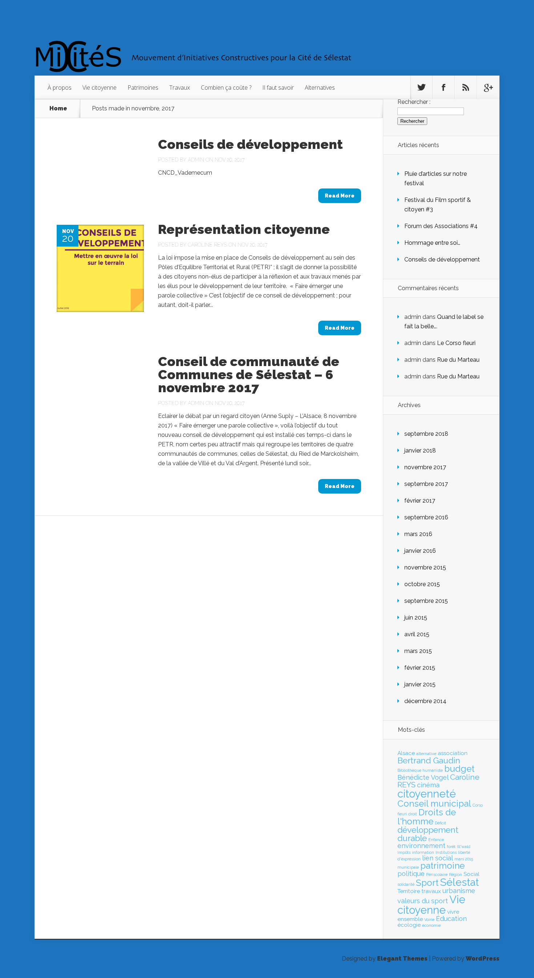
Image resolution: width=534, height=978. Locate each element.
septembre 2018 (426, 433)
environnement (421, 845)
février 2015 (419, 667)
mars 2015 (418, 651)
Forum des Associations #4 (441, 226)
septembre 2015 (426, 600)
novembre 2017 (425, 467)
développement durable (427, 834)
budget (459, 768)
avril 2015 (416, 634)
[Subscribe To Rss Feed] (466, 87)
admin (196, 160)
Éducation (451, 918)
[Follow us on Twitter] (421, 87)
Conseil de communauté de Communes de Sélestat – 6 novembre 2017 (248, 374)
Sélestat (459, 882)
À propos (60, 88)
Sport (427, 882)
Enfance (436, 839)
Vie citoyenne (99, 88)
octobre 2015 (422, 584)
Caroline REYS (207, 245)
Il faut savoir (278, 88)
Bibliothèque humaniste (420, 770)
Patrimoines (143, 88)
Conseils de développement (250, 144)
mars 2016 (418, 534)
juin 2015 (415, 617)
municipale (408, 867)
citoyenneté (426, 793)
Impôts (403, 852)
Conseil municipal (434, 803)
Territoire (408, 891)
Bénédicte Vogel (423, 777)
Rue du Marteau (458, 359)
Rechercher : (413, 101)
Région (455, 874)
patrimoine (442, 865)
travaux (431, 891)
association (453, 753)
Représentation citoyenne (244, 229)
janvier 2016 (420, 550)
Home (58, 108)
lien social (437, 858)
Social (472, 874)
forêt (451, 846)
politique (411, 873)
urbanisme (458, 890)
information (423, 852)
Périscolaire (437, 874)
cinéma (428, 785)
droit (412, 814)
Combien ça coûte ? (226, 88)
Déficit (440, 823)
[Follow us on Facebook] (443, 87)
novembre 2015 (425, 567)
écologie (409, 925)
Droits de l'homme (426, 817)
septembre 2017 (426, 483)
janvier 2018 (420, 450)
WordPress (482, 958)
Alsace (406, 753)
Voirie (429, 919)
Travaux (179, 88)
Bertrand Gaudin (428, 760)
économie (431, 925)
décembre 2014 (425, 701)
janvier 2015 (420, 684)
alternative (426, 753)
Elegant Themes (402, 958)
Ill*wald (463, 846)
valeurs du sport (422, 901)
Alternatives (320, 88)
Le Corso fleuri (456, 343)
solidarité (405, 884)
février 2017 (419, 500)
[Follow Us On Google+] (488, 87)
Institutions (446, 852)
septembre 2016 (426, 517)
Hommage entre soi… (432, 242)
